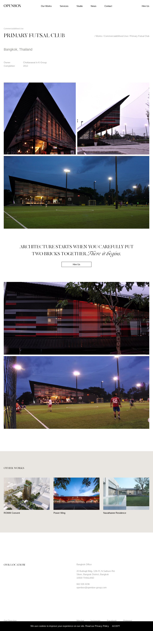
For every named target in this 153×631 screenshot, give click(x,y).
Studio (79, 6)
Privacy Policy (102, 626)
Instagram (95, 620)
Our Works (46, 6)
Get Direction (10, 620)
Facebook (112, 620)
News (93, 6)
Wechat (80, 620)
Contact (108, 6)
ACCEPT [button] (116, 626)
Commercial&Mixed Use (13, 29)
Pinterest (127, 620)
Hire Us (145, 6)
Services (64, 6)
